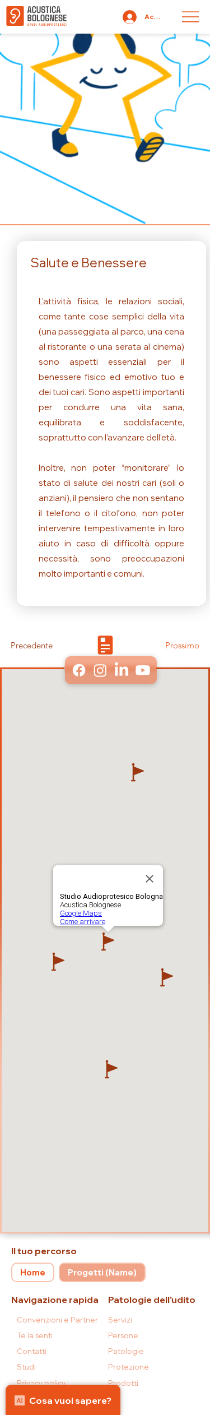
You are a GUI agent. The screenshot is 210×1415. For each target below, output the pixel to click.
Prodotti (123, 1383)
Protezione (128, 1366)
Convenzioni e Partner (57, 1319)
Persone (123, 1335)
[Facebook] (78, 670)
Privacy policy (41, 1383)
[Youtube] (142, 670)
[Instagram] (99, 670)
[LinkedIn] (121, 670)
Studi (26, 1366)
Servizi (120, 1319)
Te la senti (35, 1335)
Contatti (31, 1351)
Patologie (126, 1351)
